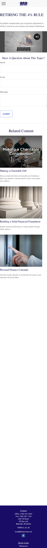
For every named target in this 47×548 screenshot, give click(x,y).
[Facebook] (23, 535)
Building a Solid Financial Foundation (20, 221)
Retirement (23, 546)
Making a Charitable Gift (13, 170)
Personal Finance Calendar (14, 269)
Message (4, 91)
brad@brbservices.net (23, 531)
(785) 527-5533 (26, 514)
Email (2, 77)
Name (2, 62)
